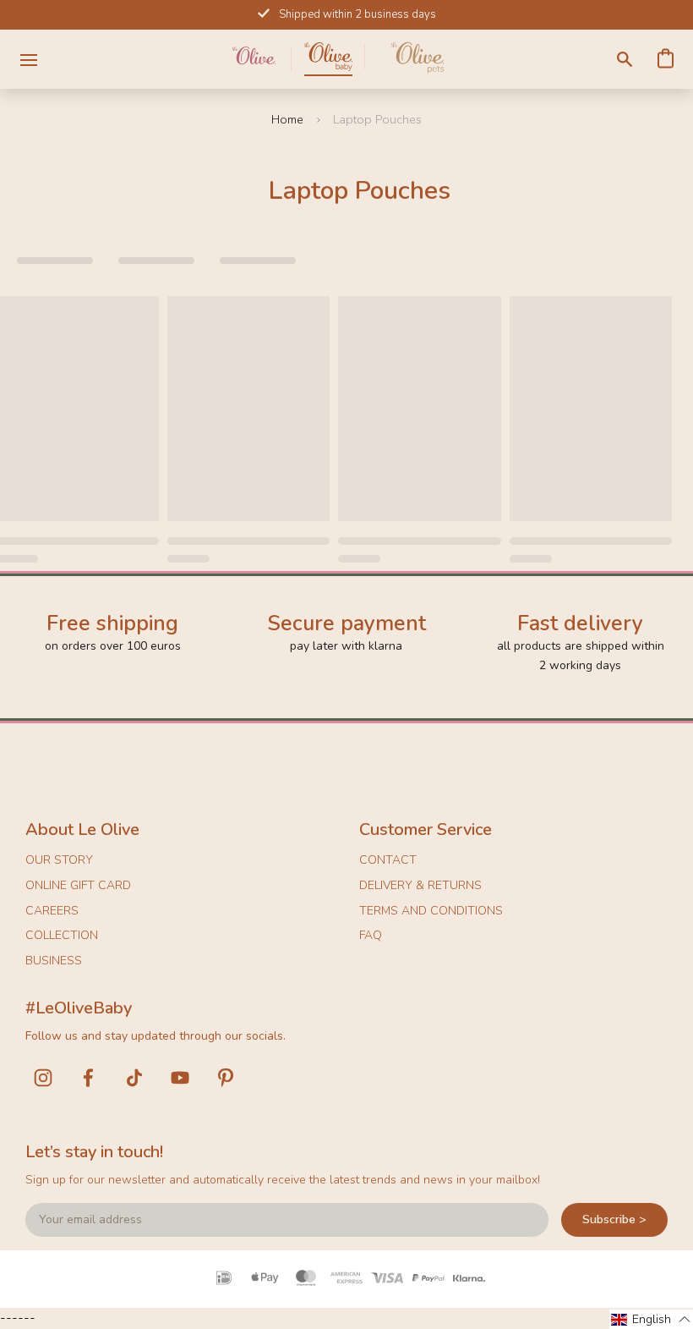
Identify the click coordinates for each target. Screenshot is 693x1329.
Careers (52, 911)
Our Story (59, 860)
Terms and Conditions (431, 911)
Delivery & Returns (420, 885)
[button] (651, 1319)
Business (53, 961)
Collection (61, 935)
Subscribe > (614, 1219)
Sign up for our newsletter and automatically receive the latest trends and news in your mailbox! (282, 1180)
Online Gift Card (78, 885)
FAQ (370, 935)
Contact (388, 860)
